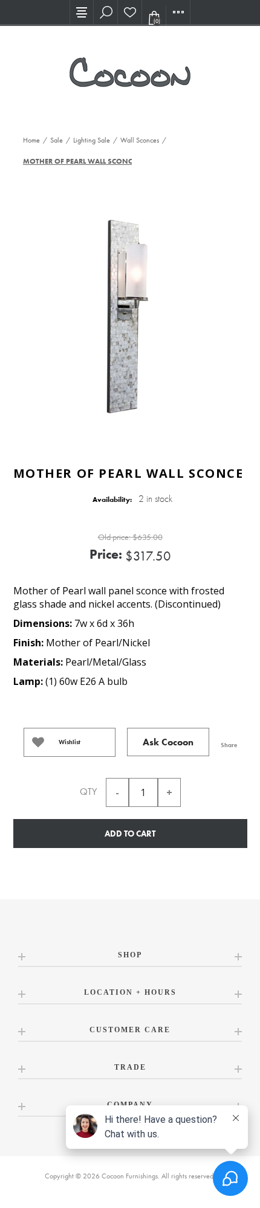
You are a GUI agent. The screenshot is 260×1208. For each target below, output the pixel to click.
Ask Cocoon (168, 742)
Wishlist (69, 742)
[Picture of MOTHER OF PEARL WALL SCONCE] (130, 316)
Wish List (130, 12)
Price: (105, 554)
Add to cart (130, 833)
